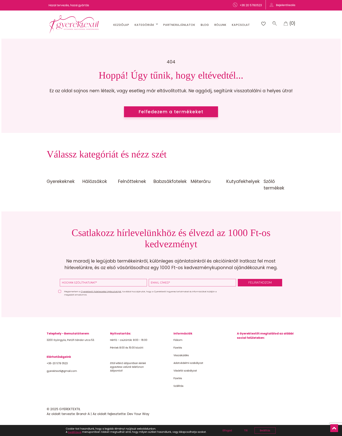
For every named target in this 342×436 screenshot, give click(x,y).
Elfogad (227, 430)
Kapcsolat (241, 25)
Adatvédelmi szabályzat (188, 363)
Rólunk (220, 25)
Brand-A (83, 414)
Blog (205, 25)
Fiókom (177, 340)
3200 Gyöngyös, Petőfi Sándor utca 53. (71, 340)
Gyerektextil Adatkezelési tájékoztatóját (101, 291)
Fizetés (177, 347)
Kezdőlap (121, 25)
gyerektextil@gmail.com (62, 371)
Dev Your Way (138, 414)
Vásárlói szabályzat (185, 370)
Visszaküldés (181, 355)
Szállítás (178, 386)
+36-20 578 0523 (57, 363)
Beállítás (265, 430)
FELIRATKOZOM (260, 282)
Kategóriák (144, 25)
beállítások (74, 432)
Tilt (246, 430)
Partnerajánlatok (179, 25)
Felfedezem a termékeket (171, 112)
